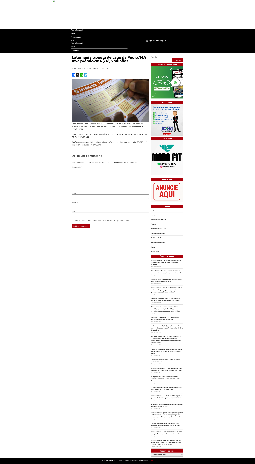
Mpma (153, 215)
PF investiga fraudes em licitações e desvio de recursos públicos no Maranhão (166, 388)
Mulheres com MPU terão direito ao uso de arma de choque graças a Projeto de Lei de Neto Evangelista (167, 328)
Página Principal (77, 30)
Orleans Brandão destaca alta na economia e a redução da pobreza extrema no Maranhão (166, 433)
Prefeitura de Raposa (158, 242)
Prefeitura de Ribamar (158, 233)
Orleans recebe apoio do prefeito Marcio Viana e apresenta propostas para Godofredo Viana (166, 369)
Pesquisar (154, 57)
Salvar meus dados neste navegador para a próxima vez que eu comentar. (102, 220)
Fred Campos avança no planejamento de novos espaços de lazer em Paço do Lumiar (165, 424)
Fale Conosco (76, 37)
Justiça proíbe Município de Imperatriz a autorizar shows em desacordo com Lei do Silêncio (165, 379)
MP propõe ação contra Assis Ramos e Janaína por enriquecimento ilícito (166, 405)
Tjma (152, 210)
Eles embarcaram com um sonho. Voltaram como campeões (165, 361)
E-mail (75, 202)
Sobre (73, 34)
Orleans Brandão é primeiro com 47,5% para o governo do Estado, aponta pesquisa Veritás (166, 397)
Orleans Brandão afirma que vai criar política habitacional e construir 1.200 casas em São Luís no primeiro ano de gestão (166, 442)
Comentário (77, 167)
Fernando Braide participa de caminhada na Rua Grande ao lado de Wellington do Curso (165, 299)
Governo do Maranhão (158, 219)
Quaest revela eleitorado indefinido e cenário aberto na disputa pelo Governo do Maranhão (166, 272)
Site (73, 211)
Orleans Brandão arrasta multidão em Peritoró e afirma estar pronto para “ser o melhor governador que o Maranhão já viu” (166, 290)
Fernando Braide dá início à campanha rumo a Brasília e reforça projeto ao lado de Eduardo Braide (166, 351)
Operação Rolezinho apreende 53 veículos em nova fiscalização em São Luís (166, 280)
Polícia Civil (155, 251)
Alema (153, 247)
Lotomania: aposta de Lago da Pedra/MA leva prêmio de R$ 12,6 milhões (109, 59)
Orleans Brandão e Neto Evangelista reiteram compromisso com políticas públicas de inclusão (166, 262)
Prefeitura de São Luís (158, 229)
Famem (153, 224)
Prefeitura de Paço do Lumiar (160, 238)
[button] (99, 41)
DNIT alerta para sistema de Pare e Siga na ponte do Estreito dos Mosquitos (165, 318)
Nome (74, 193)
